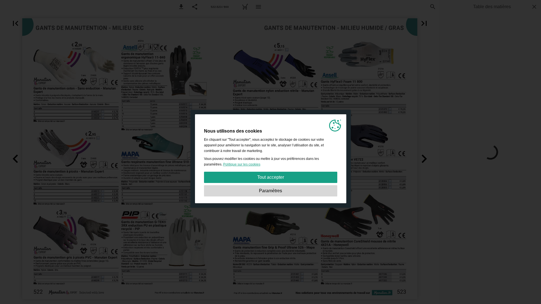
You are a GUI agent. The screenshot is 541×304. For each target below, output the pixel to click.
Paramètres (270, 190)
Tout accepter (270, 177)
